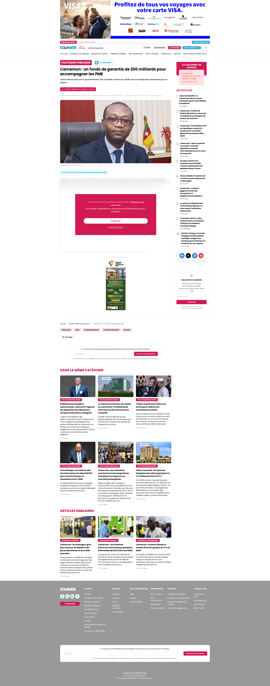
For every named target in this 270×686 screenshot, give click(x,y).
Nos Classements (91, 609)
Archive (127, 330)
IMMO (132, 594)
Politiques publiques (92, 605)
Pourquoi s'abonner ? (115, 227)
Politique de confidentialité (178, 598)
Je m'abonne (174, 48)
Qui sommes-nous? (199, 595)
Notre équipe (199, 604)
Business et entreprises (93, 598)
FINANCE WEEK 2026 (201, 42)
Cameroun (66, 330)
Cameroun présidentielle (94, 631)
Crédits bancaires (91, 330)
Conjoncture (89, 617)
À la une (87, 594)
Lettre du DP (199, 608)
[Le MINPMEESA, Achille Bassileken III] (115, 131)
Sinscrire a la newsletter (146, 354)
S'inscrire (192, 302)
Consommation (136, 602)
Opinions (87, 621)
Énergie (133, 598)
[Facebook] (182, 255)
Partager (69, 337)
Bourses (115, 598)
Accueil (62, 324)
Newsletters (156, 604)
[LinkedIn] (194, 255)
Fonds (114, 602)
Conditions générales (176, 594)
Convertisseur (118, 612)
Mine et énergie (90, 613)
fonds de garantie (111, 330)
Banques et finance (92, 602)
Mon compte (156, 594)
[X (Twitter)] (188, 255)
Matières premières (116, 606)
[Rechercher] (206, 47)
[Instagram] (201, 255)
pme (77, 330)
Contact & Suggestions (176, 608)
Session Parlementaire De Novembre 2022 (79, 324)
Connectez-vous (137, 202)
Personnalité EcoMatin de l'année (94, 625)
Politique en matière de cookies (176, 603)
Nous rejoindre (200, 600)
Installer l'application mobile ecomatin (79, 89)
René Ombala (156, 96)
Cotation (116, 594)
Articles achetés (157, 608)
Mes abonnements (156, 599)
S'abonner (116, 221)
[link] (115, 285)
